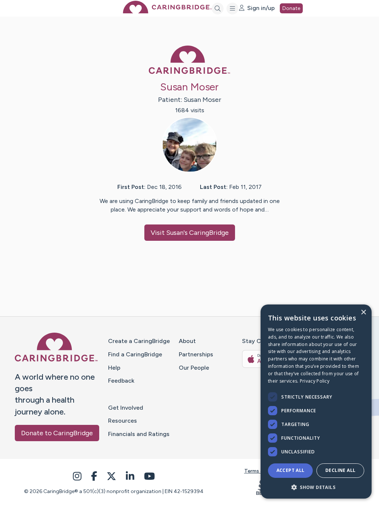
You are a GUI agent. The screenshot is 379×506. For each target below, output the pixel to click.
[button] (316, 487)
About (187, 340)
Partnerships (196, 354)
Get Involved (125, 407)
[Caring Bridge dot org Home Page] (167, 11)
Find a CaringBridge (135, 354)
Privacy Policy (314, 381)
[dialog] (316, 401)
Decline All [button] (340, 470)
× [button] (363, 312)
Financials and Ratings (139, 433)
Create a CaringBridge (139, 340)
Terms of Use (260, 471)
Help (114, 367)
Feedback (121, 380)
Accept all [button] (290, 470)
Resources (122, 420)
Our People (194, 367)
